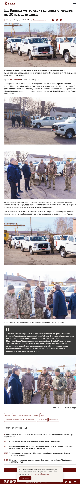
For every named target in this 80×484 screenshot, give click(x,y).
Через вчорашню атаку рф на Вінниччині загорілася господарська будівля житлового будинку (39, 454)
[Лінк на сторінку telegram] (66, 482)
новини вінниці (42, 420)
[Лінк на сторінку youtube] (75, 482)
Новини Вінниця (53, 420)
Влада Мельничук (39, 20)
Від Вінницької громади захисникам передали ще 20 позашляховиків (39, 12)
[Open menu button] (74, 3)
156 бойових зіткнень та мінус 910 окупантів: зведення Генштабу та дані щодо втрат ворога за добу (39, 435)
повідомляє (15, 79)
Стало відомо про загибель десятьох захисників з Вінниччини (34, 441)
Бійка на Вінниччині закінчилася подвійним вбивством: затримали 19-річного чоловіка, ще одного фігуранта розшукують (40, 447)
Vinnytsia (7, 415)
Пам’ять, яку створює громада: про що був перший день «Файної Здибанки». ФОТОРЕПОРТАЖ (40, 461)
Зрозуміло (25, 478)
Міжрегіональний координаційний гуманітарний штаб (20, 420)
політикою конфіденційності (40, 474)
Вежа (42, 415)
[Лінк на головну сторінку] (10, 3)
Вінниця (36, 415)
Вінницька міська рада (25, 415)
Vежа (14, 415)
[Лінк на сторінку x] (70, 482)
